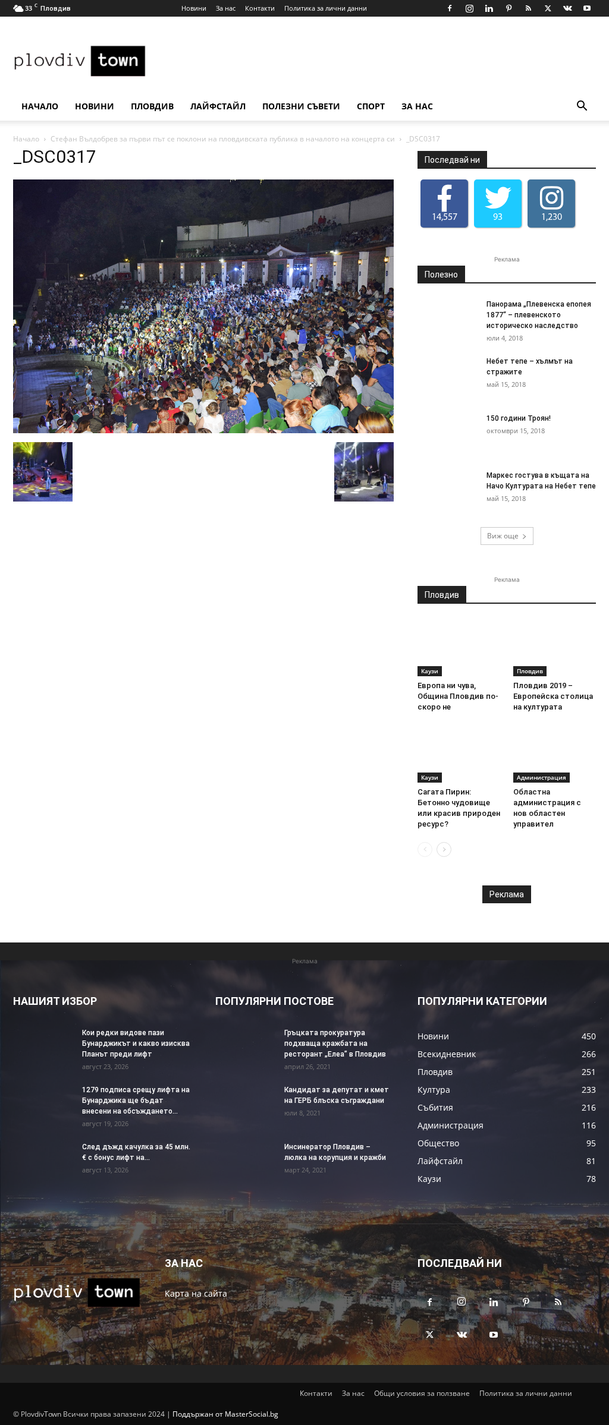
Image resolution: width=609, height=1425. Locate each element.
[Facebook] (450, 8)
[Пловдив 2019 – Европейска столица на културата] (555, 647)
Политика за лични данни (325, 8)
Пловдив (162, 106)
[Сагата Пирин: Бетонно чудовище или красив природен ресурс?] (459, 754)
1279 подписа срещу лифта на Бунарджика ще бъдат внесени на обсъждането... (136, 1100)
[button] (581, 107)
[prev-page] (424, 849)
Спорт (411, 106)
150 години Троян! (518, 418)
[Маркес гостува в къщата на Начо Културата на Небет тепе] (447, 491)
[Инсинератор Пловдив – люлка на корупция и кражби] (245, 1162)
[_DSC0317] (203, 430)
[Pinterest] (508, 8)
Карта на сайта (196, 1293)
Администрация (541, 777)
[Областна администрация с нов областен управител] (555, 754)
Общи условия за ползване (422, 1393)
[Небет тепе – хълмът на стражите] (447, 377)
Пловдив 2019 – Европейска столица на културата (553, 696)
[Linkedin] (489, 8)
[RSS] (528, 8)
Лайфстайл (238, 106)
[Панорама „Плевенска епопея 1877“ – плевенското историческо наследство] (447, 320)
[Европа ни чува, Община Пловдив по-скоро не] (459, 647)
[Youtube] (587, 8)
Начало (39, 106)
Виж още (503, 536)
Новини (193, 8)
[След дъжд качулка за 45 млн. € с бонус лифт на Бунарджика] (43, 1162)
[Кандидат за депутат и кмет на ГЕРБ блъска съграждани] (245, 1105)
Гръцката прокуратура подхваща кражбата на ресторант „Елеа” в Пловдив (335, 1043)
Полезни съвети (332, 106)
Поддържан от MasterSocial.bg (225, 1414)
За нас (226, 8)
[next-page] (444, 849)
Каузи (429, 671)
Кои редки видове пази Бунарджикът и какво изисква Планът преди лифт (136, 1043)
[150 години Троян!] (447, 434)
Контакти (260, 8)
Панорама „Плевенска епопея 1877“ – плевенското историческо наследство (538, 315)
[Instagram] (469, 8)
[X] (548, 8)
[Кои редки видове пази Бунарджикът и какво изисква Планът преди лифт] (43, 1048)
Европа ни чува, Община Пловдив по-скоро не (457, 696)
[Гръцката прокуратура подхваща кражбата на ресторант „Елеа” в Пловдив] (245, 1048)
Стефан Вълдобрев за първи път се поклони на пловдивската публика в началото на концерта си (223, 139)
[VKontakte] (567, 8)
